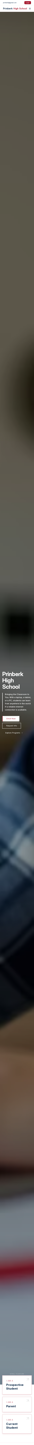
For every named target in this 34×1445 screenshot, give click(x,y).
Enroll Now (11, 719)
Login (27, 2)
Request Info (11, 726)
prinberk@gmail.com (10, 2)
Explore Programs (12, 733)
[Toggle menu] (30, 8)
